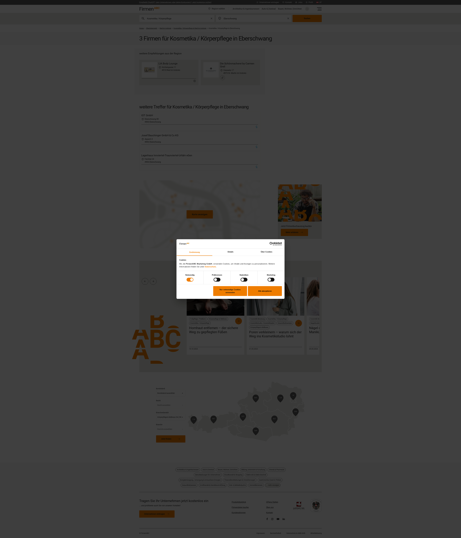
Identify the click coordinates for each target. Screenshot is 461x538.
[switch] (217, 279)
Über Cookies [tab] (266, 252)
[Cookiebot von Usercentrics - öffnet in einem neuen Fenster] (271, 244)
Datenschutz (210, 267)
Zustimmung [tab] (194, 252)
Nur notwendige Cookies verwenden (230, 291)
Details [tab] (231, 252)
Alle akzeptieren (265, 291)
